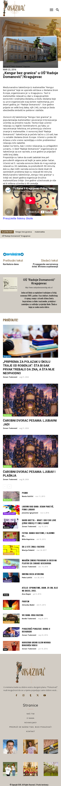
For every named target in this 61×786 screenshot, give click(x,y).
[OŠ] (10, 293)
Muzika (6, 527)
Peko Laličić (27, 577)
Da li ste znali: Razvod (33, 546)
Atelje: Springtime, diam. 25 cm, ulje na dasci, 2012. (40, 589)
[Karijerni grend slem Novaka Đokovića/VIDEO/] (11, 646)
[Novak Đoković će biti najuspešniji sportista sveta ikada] (10, 747)
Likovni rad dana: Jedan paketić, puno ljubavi (38, 508)
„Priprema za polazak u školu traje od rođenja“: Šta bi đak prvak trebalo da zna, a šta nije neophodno (28, 367)
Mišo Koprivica (28, 539)
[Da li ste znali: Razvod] (11, 550)
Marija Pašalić (28, 550)
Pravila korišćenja (42, 784)
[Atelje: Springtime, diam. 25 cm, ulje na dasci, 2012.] (11, 591)
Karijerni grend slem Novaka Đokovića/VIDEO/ (36, 644)
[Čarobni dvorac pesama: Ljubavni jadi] (30, 400)
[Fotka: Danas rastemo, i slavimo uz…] (11, 536)
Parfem (25, 601)
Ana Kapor (26, 594)
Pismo (25, 492)
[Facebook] (16, 695)
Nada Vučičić (27, 496)
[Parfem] (11, 605)
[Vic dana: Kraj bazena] (11, 618)
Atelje (6, 595)
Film (5, 649)
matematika (40, 232)
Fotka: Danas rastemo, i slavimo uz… (38, 534)
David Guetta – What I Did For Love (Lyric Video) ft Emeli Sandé (39, 522)
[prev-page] (5, 486)
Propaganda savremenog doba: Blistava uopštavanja (45, 265)
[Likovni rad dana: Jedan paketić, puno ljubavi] (11, 510)
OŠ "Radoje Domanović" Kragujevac (39, 281)
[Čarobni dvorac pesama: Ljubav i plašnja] (30, 451)
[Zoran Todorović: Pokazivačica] (51, 747)
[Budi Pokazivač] (10, 769)
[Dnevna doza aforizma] (11, 577)
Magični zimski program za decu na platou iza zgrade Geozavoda (39, 562)
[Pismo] (11, 496)
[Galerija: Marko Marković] (51, 769)
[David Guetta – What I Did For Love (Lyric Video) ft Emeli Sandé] (11, 524)
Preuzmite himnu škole (18, 218)
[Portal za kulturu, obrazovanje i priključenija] (14, 8)
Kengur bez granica (24, 232)
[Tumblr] (30, 695)
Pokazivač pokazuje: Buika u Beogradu (36, 630)
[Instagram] (23, 695)
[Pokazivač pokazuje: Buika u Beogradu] (11, 632)
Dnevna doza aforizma (33, 573)
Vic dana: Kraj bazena (32, 615)
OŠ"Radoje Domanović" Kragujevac (16, 236)
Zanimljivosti (9, 554)
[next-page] (9, 486)
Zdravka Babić (28, 605)
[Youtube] (44, 695)
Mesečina (7, 415)
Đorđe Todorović (29, 618)
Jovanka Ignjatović (30, 513)
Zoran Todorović (10, 377)
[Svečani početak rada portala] (30, 769)
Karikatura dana (11, 264)
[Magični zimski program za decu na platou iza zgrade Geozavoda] (11, 564)
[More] (53, 246)
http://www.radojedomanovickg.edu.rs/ (39, 287)
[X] (37, 695)
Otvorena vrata (9, 514)
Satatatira (7, 581)
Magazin (7, 356)
